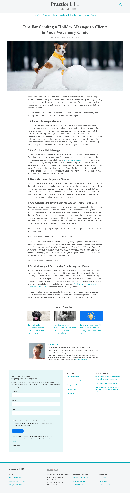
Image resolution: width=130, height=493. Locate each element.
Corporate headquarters (58, 474)
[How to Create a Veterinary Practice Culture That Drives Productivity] (38, 316)
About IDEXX (104, 474)
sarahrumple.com (81, 360)
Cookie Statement (105, 484)
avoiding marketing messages (77, 160)
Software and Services (81, 477)
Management (71, 389)
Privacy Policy (103, 481)
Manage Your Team (87, 15)
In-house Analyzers (79, 481)
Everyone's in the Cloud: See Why (107, 383)
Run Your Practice (42, 15)
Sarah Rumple (53, 344)
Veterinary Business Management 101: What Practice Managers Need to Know (107, 389)
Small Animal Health (82, 474)
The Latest (70, 393)
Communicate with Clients (64, 15)
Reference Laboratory (80, 484)
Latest (11, 474)
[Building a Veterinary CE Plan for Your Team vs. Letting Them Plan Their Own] (91, 316)
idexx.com (102, 477)
